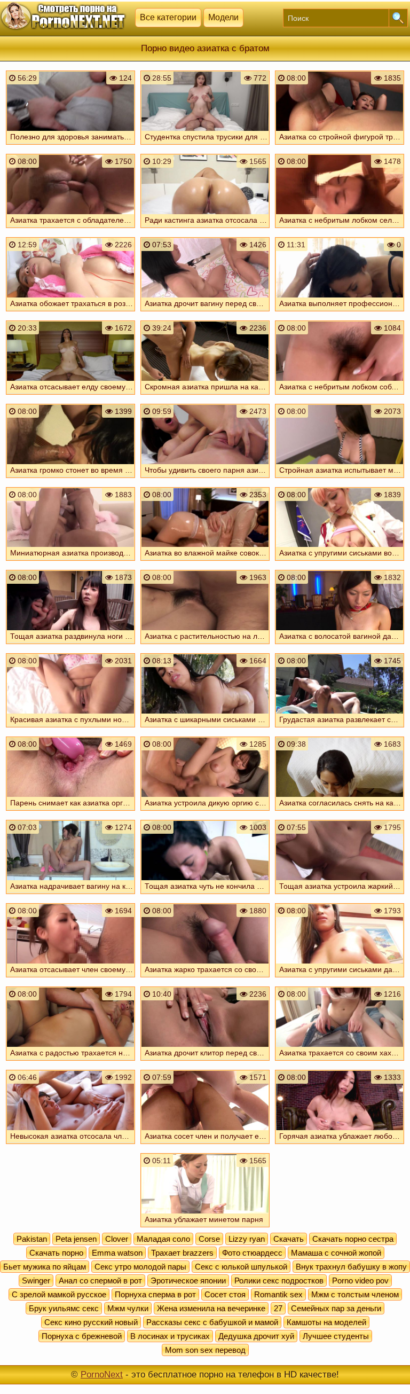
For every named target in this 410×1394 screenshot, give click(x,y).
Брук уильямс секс (64, 1308)
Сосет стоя (225, 1294)
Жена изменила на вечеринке (211, 1308)
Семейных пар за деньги (336, 1308)
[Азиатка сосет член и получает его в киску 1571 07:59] (205, 1145)
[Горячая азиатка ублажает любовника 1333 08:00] (339, 1145)
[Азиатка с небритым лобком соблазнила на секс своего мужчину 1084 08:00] (339, 395)
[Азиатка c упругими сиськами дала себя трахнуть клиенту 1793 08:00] (339, 978)
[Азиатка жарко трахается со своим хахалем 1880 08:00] (205, 978)
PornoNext (102, 1374)
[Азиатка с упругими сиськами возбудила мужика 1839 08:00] (339, 562)
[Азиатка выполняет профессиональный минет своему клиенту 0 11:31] (339, 312)
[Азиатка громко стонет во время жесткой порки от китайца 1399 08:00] (70, 479)
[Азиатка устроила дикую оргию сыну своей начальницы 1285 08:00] (205, 812)
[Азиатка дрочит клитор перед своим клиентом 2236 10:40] (205, 1062)
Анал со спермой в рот (100, 1280)
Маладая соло (163, 1238)
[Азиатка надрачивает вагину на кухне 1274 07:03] (70, 895)
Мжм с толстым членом (355, 1294)
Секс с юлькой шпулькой (241, 1266)
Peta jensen (76, 1238)
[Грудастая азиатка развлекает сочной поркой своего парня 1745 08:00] (339, 728)
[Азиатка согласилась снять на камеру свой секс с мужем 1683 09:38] (339, 812)
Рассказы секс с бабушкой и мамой (212, 1322)
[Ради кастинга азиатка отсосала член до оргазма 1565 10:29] (205, 229)
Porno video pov (360, 1280)
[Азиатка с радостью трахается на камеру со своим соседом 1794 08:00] (70, 1062)
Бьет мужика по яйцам (44, 1266)
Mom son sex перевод (205, 1349)
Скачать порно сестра (352, 1238)
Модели (223, 17)
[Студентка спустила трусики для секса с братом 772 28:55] (205, 146)
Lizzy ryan (246, 1238)
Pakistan (32, 1238)
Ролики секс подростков (279, 1280)
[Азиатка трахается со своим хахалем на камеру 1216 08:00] (339, 1062)
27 (278, 1308)
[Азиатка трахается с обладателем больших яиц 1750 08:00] (70, 229)
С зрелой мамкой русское (59, 1294)
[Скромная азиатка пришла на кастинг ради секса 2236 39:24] (205, 395)
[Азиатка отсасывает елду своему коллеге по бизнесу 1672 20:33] (70, 395)
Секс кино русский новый (91, 1322)
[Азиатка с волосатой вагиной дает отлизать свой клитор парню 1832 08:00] (339, 645)
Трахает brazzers (182, 1252)
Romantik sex (278, 1294)
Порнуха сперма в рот (155, 1294)
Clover (116, 1238)
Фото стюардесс (252, 1252)
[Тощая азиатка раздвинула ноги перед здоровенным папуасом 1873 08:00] (70, 645)
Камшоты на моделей (326, 1322)
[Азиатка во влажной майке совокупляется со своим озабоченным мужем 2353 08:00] (205, 562)
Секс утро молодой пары (140, 1266)
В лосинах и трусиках (170, 1336)
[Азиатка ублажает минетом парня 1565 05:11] (205, 1228)
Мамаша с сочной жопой (336, 1252)
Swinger (36, 1280)
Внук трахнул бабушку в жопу (351, 1266)
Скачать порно (56, 1252)
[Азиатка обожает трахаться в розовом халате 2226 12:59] (70, 312)
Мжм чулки (127, 1308)
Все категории (168, 17)
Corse (209, 1238)
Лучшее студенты (336, 1336)
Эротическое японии (188, 1280)
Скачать (288, 1238)
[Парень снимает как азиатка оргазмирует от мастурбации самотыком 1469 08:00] (70, 812)
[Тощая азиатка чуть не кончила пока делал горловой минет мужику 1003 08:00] (205, 895)
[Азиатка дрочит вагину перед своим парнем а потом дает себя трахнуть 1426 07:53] (205, 312)
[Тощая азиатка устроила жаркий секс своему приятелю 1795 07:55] (339, 895)
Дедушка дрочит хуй (256, 1336)
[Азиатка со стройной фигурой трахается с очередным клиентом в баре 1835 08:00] (339, 146)
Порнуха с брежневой (82, 1336)
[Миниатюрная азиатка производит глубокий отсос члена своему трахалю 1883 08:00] (70, 562)
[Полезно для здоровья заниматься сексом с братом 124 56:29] (70, 146)
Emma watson (117, 1252)
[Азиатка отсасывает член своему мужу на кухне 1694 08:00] (70, 978)
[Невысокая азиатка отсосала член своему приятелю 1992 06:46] (70, 1145)
